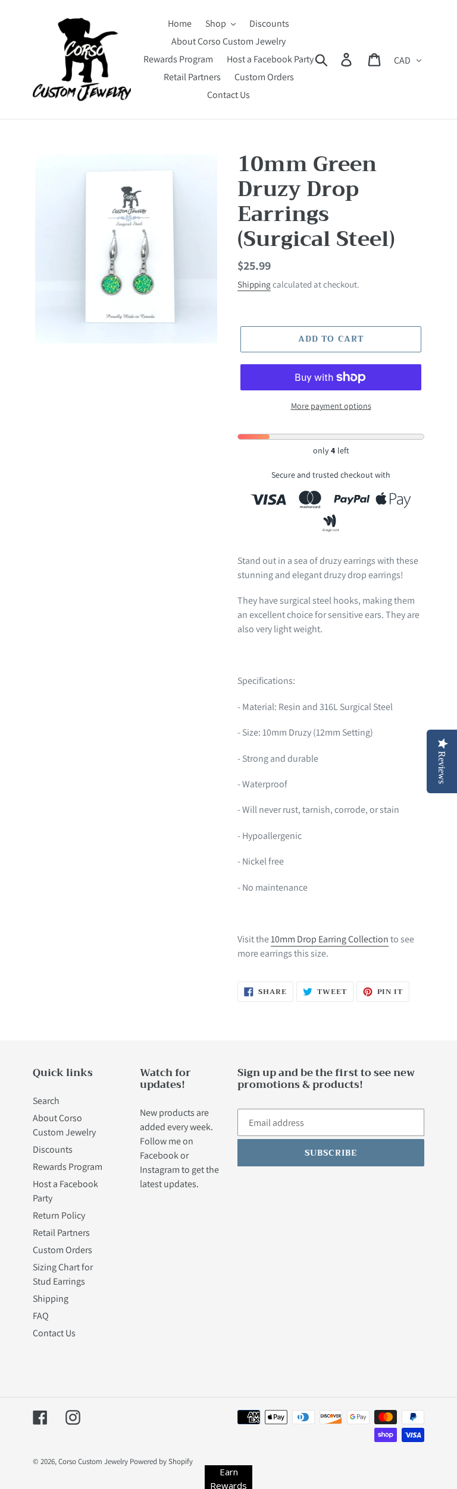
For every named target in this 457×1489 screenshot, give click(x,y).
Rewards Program (67, 1166)
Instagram (160, 1169)
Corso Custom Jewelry (93, 1461)
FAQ (41, 1316)
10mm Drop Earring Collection (330, 939)
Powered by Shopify (161, 1461)
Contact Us (54, 1333)
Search (46, 1100)
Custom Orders (62, 1250)
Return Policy (59, 1215)
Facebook (159, 1155)
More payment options (331, 405)
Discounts (53, 1149)
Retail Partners (61, 1232)
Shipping (254, 284)
